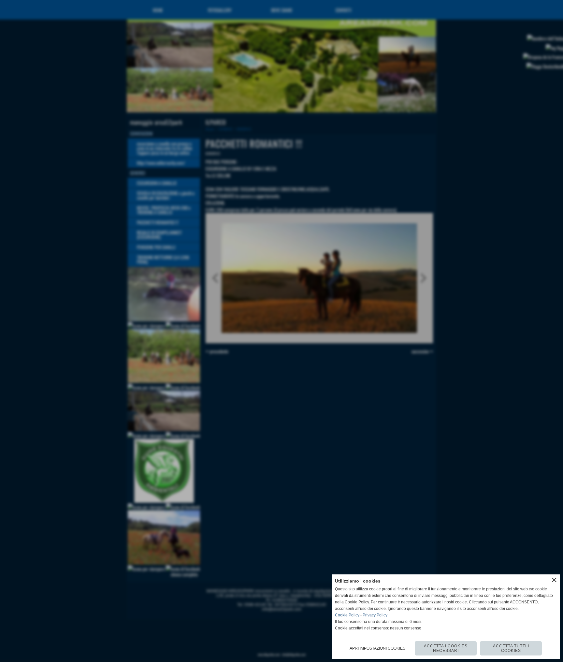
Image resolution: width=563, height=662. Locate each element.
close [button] (554, 580)
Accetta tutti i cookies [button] (511, 648)
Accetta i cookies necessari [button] (446, 648)
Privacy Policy (375, 615)
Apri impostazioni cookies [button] (377, 648)
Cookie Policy (347, 615)
